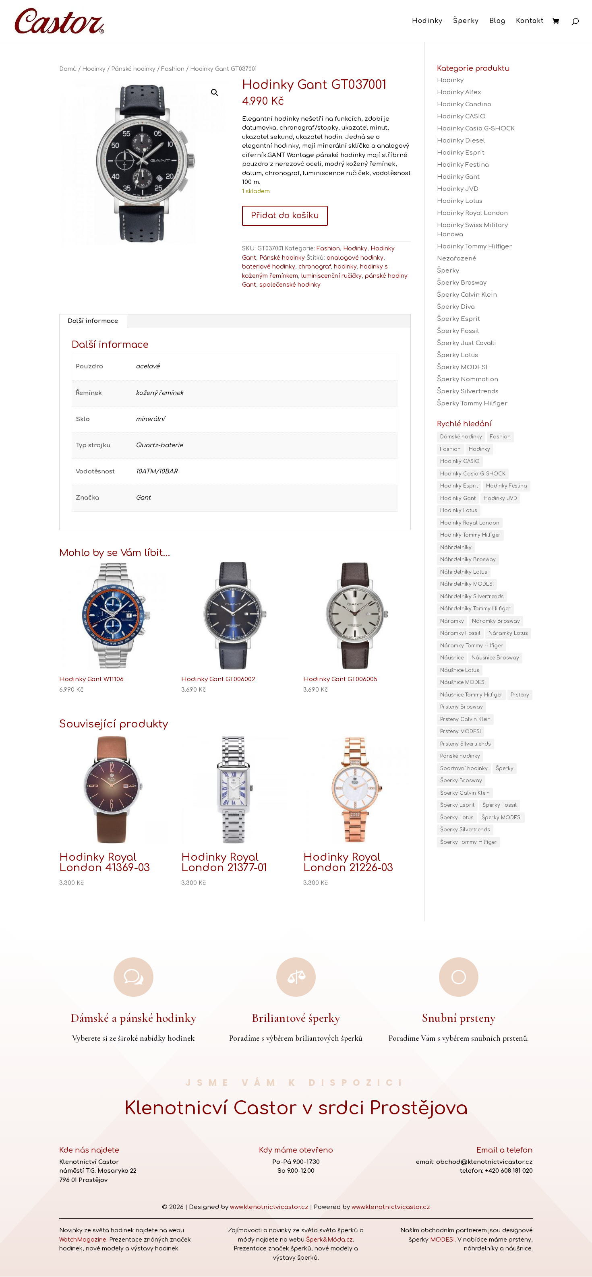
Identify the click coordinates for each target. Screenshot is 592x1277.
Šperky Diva (456, 307)
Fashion (172, 69)
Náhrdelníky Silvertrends (472, 596)
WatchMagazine (82, 1240)
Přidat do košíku (285, 215)
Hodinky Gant (458, 177)
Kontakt (530, 21)
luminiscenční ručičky (331, 276)
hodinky (345, 267)
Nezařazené (456, 258)
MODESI (442, 1240)
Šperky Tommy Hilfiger (472, 403)
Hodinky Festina (463, 164)
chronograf (314, 267)
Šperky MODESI (462, 367)
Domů (68, 69)
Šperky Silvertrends (468, 391)
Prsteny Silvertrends (465, 744)
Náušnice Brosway (495, 658)
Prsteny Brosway (461, 707)
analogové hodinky (355, 258)
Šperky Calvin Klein (467, 294)
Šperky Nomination (467, 379)
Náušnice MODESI (463, 682)
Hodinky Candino (464, 104)
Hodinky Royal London (472, 213)
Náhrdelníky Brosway (468, 559)
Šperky (466, 21)
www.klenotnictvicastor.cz (269, 1207)
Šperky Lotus (457, 355)
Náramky (452, 621)
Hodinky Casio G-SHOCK (476, 128)
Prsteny (520, 695)
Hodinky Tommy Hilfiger (474, 246)
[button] (214, 92)
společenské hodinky (290, 285)
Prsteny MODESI (460, 731)
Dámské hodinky (461, 437)
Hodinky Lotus (459, 201)
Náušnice (452, 658)
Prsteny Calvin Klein (465, 719)
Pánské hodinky (133, 69)
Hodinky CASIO (461, 116)
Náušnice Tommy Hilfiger (471, 695)
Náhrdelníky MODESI (467, 584)
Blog (497, 21)
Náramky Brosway (496, 621)
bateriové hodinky (268, 267)
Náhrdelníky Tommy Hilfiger (475, 609)
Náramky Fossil (460, 633)
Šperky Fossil (458, 331)
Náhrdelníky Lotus (463, 572)
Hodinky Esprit (460, 152)
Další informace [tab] (93, 321)
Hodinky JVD (457, 189)
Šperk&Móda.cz (329, 1240)
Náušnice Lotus (459, 670)
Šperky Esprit (458, 319)
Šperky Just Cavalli (466, 343)
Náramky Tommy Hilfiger (471, 646)
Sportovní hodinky (464, 768)
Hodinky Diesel (461, 140)
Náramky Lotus (508, 633)
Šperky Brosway (461, 282)
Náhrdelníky (456, 547)
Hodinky (427, 21)
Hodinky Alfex (459, 92)
